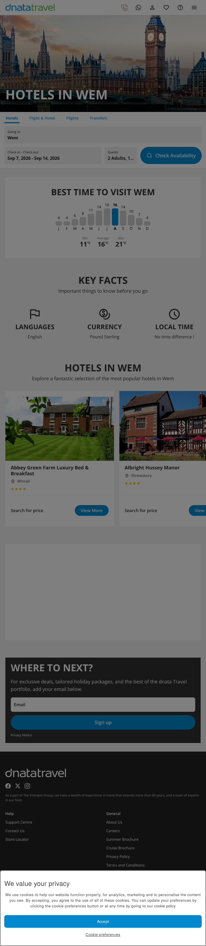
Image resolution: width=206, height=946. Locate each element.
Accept (103, 921)
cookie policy (165, 905)
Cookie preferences (103, 934)
